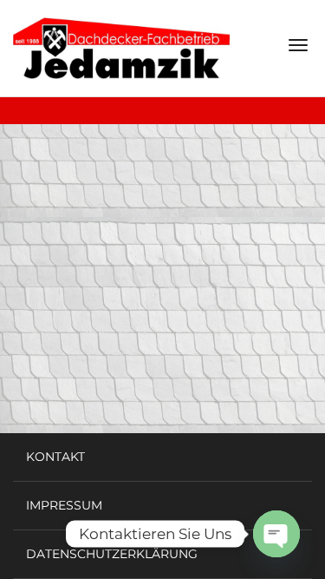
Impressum (64, 505)
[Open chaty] (276, 533)
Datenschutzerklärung (112, 554)
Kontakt (55, 456)
